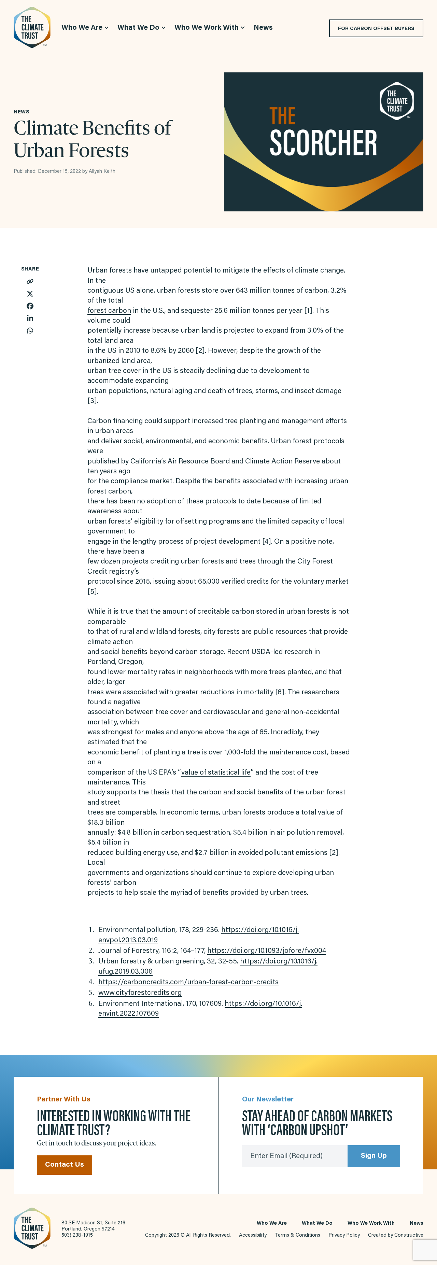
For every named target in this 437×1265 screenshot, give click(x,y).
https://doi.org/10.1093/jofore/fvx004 (266, 951)
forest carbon (109, 311)
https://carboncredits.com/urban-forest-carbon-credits (188, 982)
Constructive (408, 1235)
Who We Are (272, 1223)
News (416, 1223)
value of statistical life (216, 773)
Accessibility (253, 1235)
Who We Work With (371, 1223)
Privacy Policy (344, 1235)
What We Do (317, 1223)
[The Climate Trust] (32, 27)
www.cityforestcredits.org (140, 993)
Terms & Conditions (297, 1235)
